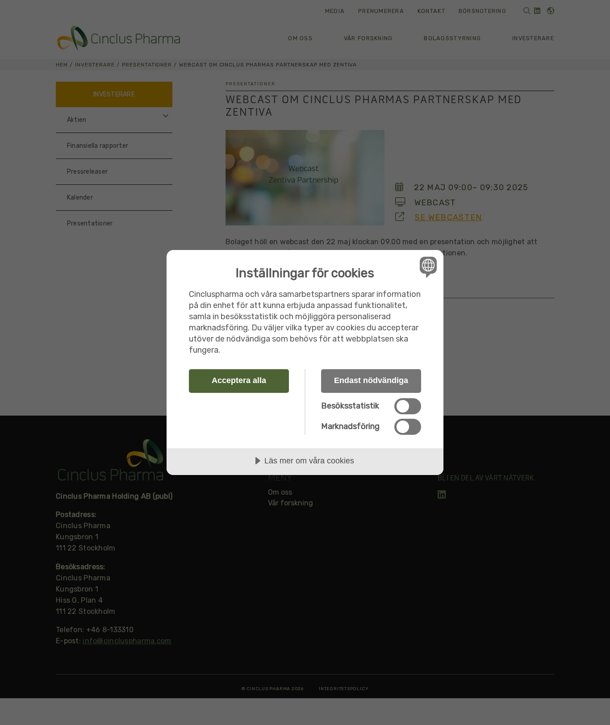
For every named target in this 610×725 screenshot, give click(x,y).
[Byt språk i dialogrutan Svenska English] (426, 266)
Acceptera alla (239, 380)
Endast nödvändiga (371, 380)
